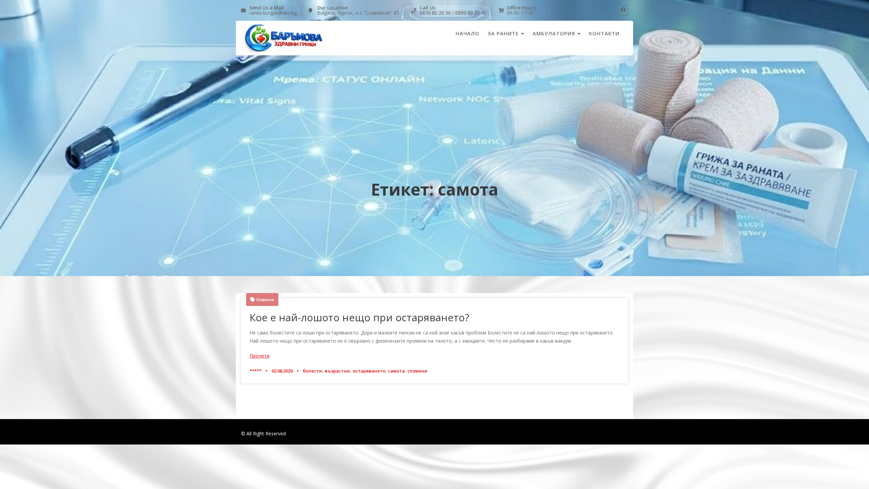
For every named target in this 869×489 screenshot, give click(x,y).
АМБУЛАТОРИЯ (554, 33)
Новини (265, 299)
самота (396, 371)
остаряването (369, 371)
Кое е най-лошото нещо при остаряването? (359, 317)
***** (255, 371)
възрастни (337, 371)
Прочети (259, 355)
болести (312, 371)
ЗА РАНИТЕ (503, 33)
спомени (417, 371)
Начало (467, 33)
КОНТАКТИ (604, 33)
